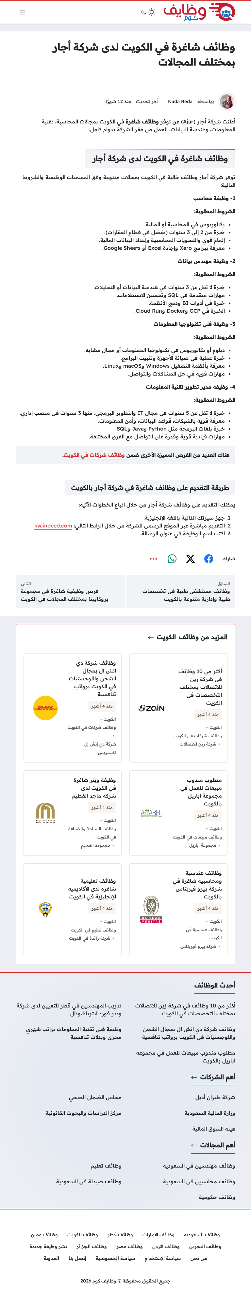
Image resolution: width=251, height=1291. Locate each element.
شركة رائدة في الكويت (89, 938)
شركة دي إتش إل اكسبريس (100, 748)
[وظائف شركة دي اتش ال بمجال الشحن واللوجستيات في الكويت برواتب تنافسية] (182, 1033)
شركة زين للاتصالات (198, 744)
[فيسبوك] (208, 558)
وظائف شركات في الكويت (94, 455)
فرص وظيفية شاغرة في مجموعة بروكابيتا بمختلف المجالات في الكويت (65, 595)
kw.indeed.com (53, 525)
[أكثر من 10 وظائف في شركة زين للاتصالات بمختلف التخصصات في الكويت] (178, 708)
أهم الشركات (217, 1077)
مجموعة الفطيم (95, 845)
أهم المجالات (217, 1145)
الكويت (166, 637)
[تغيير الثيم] (147, 12)
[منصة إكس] (190, 558)
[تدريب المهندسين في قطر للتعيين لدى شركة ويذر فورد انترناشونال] (69, 1009)
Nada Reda (180, 101)
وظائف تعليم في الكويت (93, 929)
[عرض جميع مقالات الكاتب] (227, 101)
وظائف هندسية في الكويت (204, 934)
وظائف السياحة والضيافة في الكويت (92, 833)
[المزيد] (153, 558)
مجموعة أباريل (202, 845)
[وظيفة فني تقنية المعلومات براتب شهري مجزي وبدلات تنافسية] (69, 1033)
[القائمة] (22, 12)
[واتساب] (172, 558)
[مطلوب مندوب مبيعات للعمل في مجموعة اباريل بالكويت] (182, 1056)
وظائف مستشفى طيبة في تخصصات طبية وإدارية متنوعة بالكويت (186, 595)
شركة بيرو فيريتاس (198, 946)
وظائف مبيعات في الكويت (197, 836)
